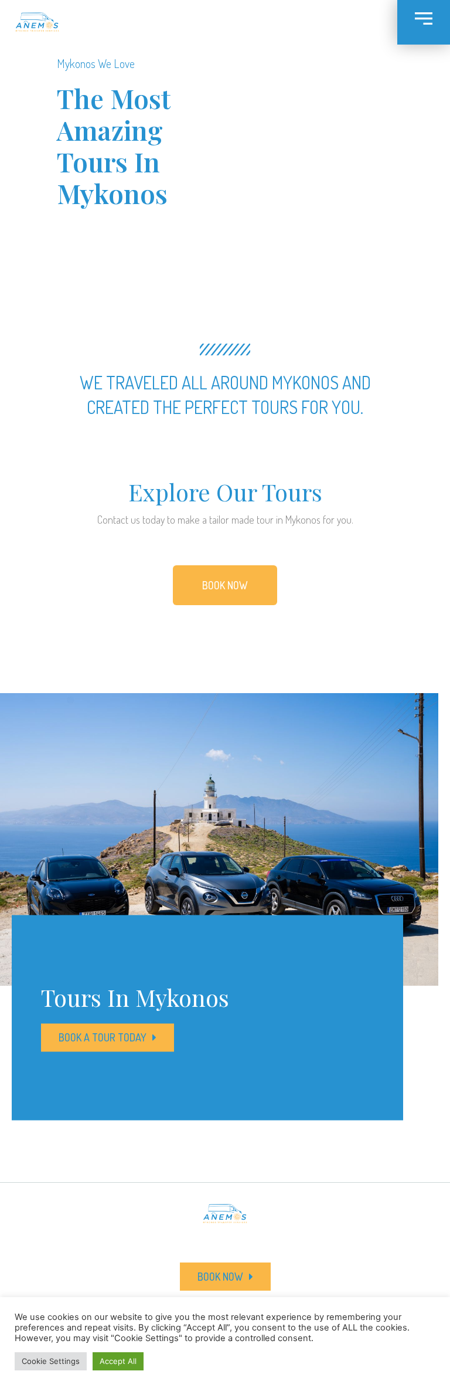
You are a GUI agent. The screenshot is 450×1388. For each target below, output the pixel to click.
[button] (225, 585)
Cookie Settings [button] (51, 1361)
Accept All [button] (118, 1361)
